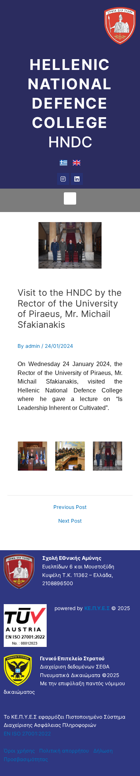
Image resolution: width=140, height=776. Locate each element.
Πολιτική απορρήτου (64, 751)
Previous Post (70, 507)
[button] (70, 198)
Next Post (70, 521)
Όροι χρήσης (19, 751)
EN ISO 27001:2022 (27, 734)
